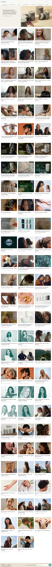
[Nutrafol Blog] (3, 2)
